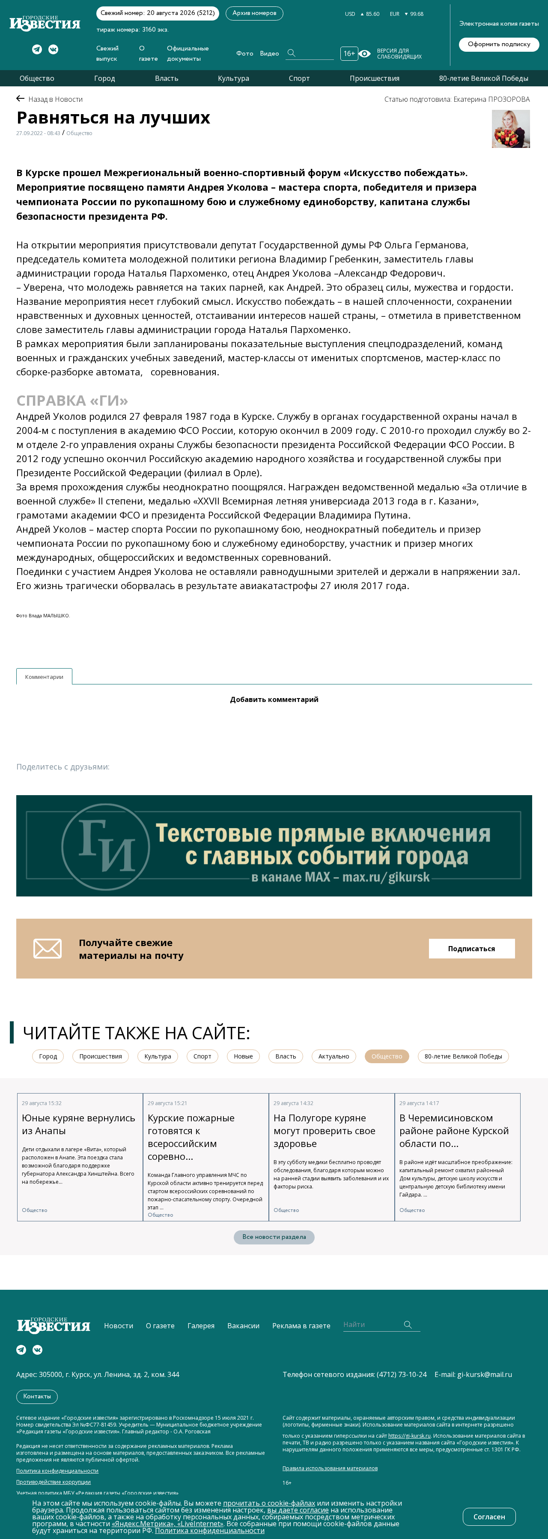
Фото (244, 54)
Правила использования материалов (330, 1468)
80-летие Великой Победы (483, 78)
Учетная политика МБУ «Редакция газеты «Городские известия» (97, 1493)
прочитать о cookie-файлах (269, 1503)
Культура (233, 78)
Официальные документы (188, 54)
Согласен (489, 1516)
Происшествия (374, 78)
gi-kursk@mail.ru (484, 1374)
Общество (37, 78)
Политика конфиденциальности (57, 1471)
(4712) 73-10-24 (401, 1374)
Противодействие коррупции (53, 1482)
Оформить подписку (499, 44)
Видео (269, 54)
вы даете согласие (298, 1510)
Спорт (299, 78)
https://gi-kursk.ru (409, 1436)
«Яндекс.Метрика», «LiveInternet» (167, 1523)
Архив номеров (254, 13)
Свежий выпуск (107, 54)
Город (104, 78)
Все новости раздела (274, 1237)
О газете (148, 54)
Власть (167, 78)
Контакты (37, 1396)
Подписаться (471, 948)
